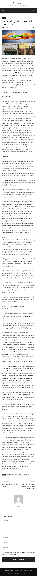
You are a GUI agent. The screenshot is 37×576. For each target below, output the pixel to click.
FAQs (30, 570)
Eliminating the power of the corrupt (17, 22)
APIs (20, 474)
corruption (5, 476)
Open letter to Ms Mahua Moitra (9, 485)
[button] (3, 10)
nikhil (3, 27)
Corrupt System (26, 474)
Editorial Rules (18, 570)
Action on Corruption (12, 474)
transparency (13, 476)
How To (26, 570)
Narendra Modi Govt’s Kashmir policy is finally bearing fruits (28, 486)
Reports (8, 15)
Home (3, 15)
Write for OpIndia (9, 570)
